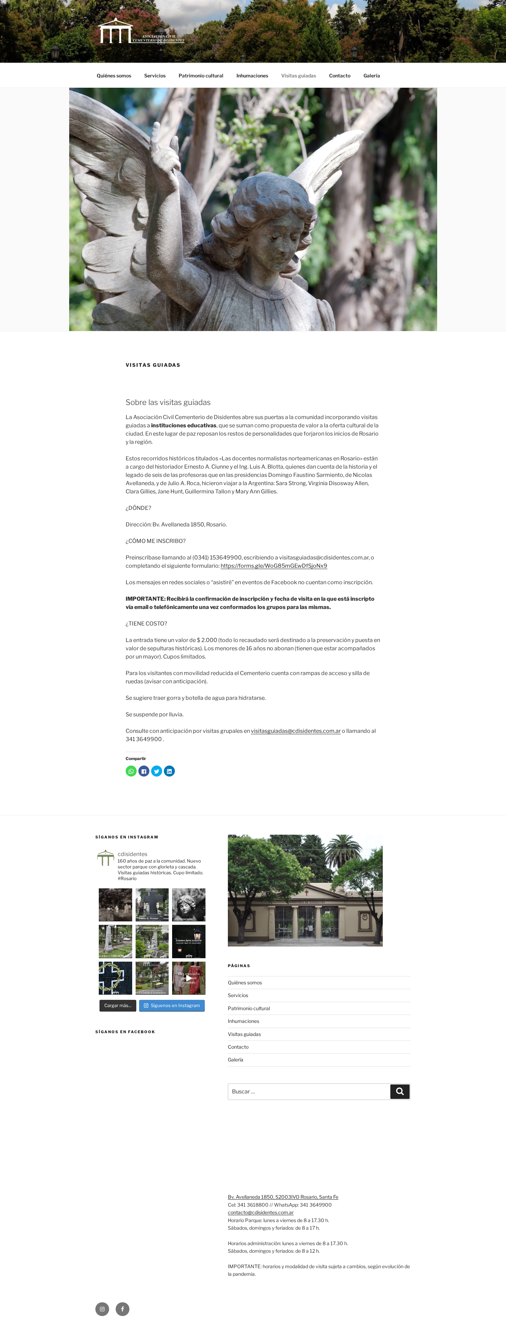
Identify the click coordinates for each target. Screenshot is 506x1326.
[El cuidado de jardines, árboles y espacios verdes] (152, 978)
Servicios (155, 75)
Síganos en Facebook (125, 1031)
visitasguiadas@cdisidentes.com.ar (296, 731)
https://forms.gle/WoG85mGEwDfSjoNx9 (274, 566)
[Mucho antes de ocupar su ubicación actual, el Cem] (115, 905)
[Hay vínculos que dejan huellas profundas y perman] (188, 978)
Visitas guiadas (298, 75)
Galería (371, 75)
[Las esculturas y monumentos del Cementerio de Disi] (115, 978)
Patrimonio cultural (201, 75)
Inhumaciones (252, 75)
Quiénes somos (114, 75)
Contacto (339, 75)
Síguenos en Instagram (175, 1005)
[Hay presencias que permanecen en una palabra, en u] (188, 905)
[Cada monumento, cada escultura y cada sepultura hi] (152, 941)
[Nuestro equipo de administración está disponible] (188, 941)
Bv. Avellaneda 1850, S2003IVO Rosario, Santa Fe (283, 1197)
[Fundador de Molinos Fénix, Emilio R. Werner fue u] (152, 905)
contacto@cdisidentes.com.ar (261, 1212)
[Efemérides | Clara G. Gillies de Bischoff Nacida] (115, 941)
